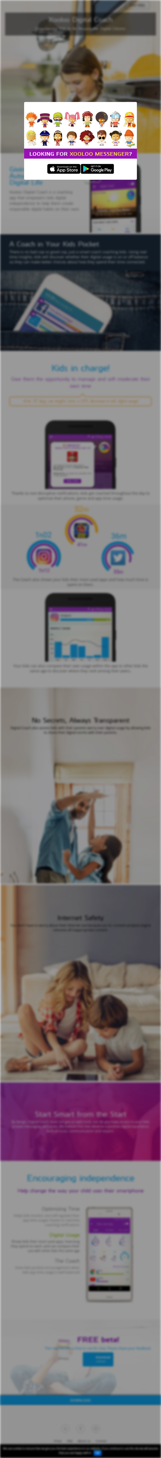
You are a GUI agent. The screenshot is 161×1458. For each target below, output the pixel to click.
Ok (97, 1453)
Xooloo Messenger (99, 153)
